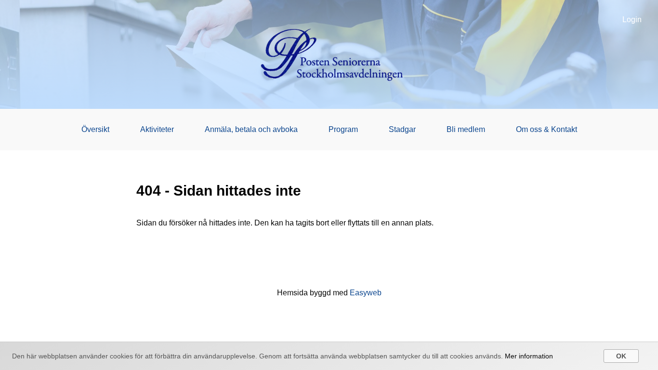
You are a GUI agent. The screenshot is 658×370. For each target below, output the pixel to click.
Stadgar (402, 129)
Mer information (529, 356)
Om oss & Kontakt (546, 129)
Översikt (95, 129)
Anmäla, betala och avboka (251, 129)
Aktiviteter (157, 129)
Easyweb (366, 293)
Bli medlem (466, 129)
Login (632, 19)
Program (343, 129)
